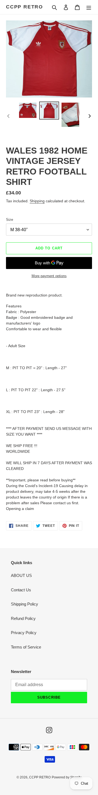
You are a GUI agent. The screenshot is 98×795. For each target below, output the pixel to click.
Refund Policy (23, 618)
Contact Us (21, 590)
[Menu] (88, 7)
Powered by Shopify (66, 777)
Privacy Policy (23, 632)
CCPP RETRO (24, 7)
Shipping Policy (24, 604)
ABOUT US (21, 575)
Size (9, 220)
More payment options (49, 276)
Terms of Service (26, 647)
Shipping (37, 201)
